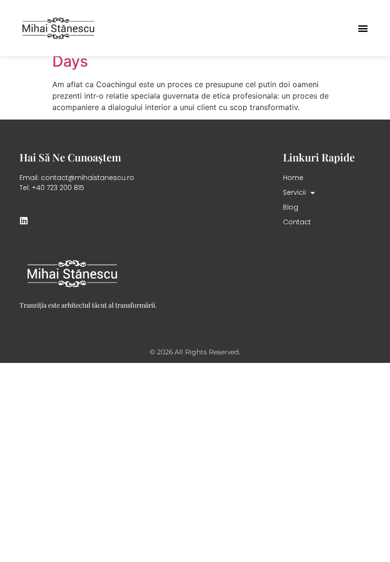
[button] (362, 28)
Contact (297, 222)
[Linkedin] (24, 220)
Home (293, 177)
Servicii (294, 192)
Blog (290, 207)
